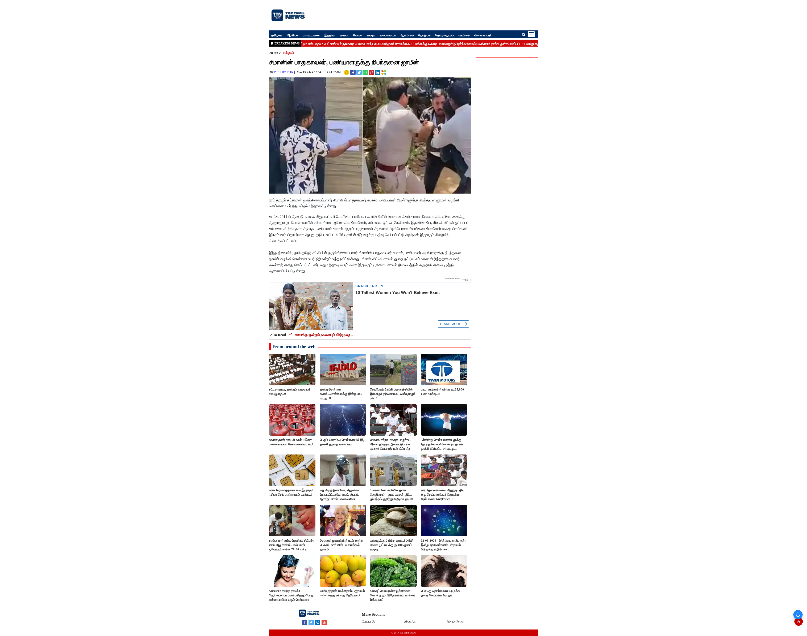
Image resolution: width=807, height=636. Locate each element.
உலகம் (344, 35)
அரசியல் (292, 35)
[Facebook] (304, 622)
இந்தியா (330, 35)
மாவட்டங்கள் (311, 35)
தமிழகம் (276, 35)
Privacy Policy (455, 621)
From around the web (293, 346)
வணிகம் (464, 35)
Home (273, 52)
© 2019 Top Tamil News (403, 632)
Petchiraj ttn (283, 72)
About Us (409, 621)
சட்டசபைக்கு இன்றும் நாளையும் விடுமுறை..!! (322, 335)
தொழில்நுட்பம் (444, 35)
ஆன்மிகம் (407, 35)
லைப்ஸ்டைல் (388, 35)
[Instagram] (317, 622)
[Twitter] (311, 622)
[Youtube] (324, 622)
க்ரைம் (371, 35)
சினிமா (357, 35)
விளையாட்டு (482, 35)
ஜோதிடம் (424, 35)
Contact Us (368, 621)
